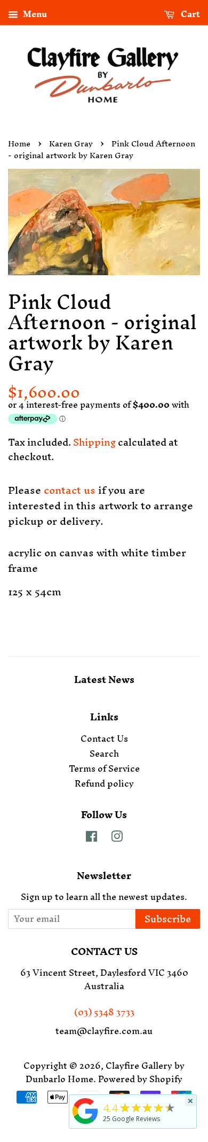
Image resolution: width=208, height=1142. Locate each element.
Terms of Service (104, 768)
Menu (34, 15)
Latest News (104, 679)
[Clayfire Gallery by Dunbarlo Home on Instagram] (117, 838)
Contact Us (104, 738)
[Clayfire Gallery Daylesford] (85, 1123)
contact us (69, 490)
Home (19, 143)
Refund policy (104, 783)
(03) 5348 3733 (104, 1012)
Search (104, 753)
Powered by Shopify (140, 1079)
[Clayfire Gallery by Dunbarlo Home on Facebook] (91, 838)
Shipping (94, 442)
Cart (189, 15)
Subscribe (168, 919)
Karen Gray (71, 143)
